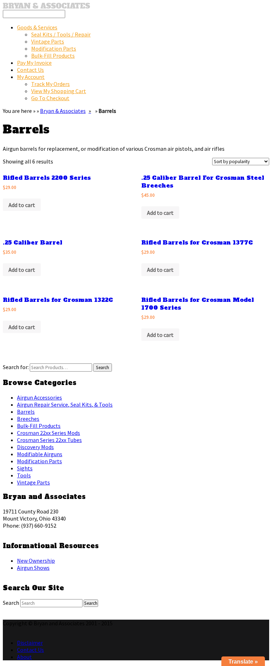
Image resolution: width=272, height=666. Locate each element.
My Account (31, 76)
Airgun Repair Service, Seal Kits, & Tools (65, 404)
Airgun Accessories (39, 397)
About (24, 656)
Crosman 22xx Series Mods (48, 432)
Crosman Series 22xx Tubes (49, 439)
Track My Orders (50, 83)
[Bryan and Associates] (46, 6)
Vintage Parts (47, 41)
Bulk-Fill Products (53, 55)
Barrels (26, 411)
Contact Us (30, 69)
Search (11, 602)
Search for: (16, 367)
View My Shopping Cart (58, 90)
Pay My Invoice (34, 62)
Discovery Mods (35, 446)
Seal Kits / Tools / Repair (61, 34)
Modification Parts (53, 48)
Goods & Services (37, 27)
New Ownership (36, 560)
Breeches (28, 418)
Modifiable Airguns (39, 454)
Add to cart (21, 204)
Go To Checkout (50, 98)
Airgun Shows (33, 567)
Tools (24, 475)
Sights (25, 468)
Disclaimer (30, 642)
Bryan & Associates (63, 110)
